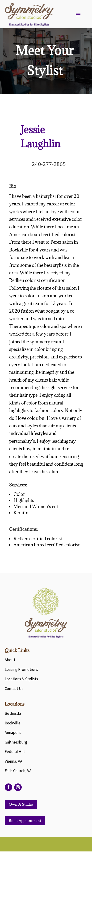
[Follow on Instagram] (18, 787)
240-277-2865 (49, 163)
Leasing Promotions (21, 669)
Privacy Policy (46, 884)
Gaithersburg (16, 742)
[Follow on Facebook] (8, 787)
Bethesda (13, 713)
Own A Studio (21, 804)
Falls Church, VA (18, 770)
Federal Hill (15, 751)
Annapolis (13, 732)
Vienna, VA (13, 761)
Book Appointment (25, 820)
